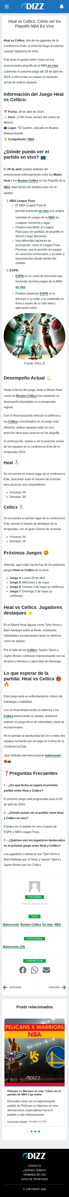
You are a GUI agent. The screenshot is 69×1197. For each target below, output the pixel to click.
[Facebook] (22, 969)
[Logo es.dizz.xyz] (33, 6)
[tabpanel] (34, 1072)
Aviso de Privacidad (34, 1179)
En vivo (48, 924)
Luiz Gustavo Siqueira (17, 1121)
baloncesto (53, 755)
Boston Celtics (28, 180)
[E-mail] (46, 969)
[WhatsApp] (34, 969)
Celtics (13, 421)
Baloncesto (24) (14, 946)
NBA (31, 139)
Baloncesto (11, 924)
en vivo (52, 65)
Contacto (34, 1165)
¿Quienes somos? (34, 1170)
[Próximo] (63, 987)
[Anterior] (5, 987)
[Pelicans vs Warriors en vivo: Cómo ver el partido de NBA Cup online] (34, 1052)
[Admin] (34, 887)
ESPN (19, 276)
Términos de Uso (34, 1174)
